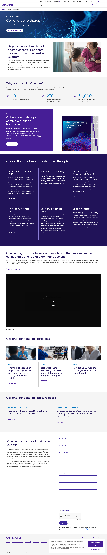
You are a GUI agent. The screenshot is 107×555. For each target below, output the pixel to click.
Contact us (36, 542)
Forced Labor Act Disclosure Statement (38, 548)
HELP (87, 1)
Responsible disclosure (37, 545)
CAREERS (56, 1)
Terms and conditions (17, 542)
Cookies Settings (95, 549)
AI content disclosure (24, 545)
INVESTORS (66, 1)
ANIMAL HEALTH (77, 1)
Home (3, 9)
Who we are (55, 5)
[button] (101, 1)
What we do (18, 5)
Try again (53, 305)
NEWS (41, 1)
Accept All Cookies (95, 542)
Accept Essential (95, 545)
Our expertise (30, 5)
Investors (27, 542)
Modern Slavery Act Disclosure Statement (16, 548)
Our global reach (43, 5)
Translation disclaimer (11, 545)
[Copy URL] (53, 302)
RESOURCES (48, 1)
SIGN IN (93, 1)
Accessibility (44, 542)
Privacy (8, 542)
